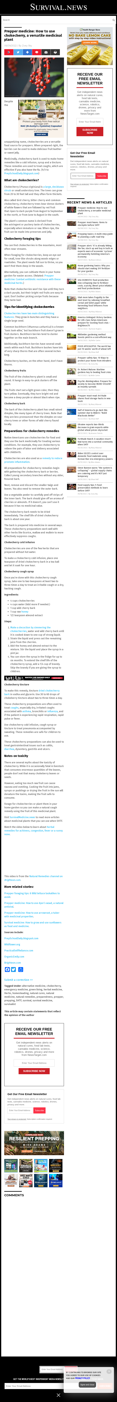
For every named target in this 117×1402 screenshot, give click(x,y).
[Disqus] (34, 1237)
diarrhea (9, 749)
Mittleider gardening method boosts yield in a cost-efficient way (94, 336)
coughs (15, 707)
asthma (26, 711)
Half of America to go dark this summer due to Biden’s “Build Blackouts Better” (92, 413)
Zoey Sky (27, 45)
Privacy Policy (82, 1378)
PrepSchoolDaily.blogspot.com (21, 173)
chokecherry (54, 985)
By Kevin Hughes (95, 329)
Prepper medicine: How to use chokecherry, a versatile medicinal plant (94, 211)
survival (27, 1000)
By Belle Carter (94, 340)
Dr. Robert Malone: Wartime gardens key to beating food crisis (94, 371)
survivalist (10, 1004)
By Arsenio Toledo (96, 433)
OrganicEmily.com (14, 956)
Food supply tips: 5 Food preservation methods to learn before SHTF (93, 488)
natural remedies (25, 996)
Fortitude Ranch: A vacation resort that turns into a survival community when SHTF (95, 442)
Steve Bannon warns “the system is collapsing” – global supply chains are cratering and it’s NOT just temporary (95, 472)
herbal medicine (53, 989)
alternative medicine (33, 985)
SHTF (18, 1000)
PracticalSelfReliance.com (18, 950)
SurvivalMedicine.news (22, 817)
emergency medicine (16, 989)
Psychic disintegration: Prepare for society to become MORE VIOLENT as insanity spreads (95, 384)
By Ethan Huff (94, 352)
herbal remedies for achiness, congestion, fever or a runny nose (33, 831)
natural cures (37, 993)
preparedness (44, 996)
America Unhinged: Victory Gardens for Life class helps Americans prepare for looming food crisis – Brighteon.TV (95, 321)
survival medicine (42, 1000)
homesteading (20, 993)
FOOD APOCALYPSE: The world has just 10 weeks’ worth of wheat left (94, 347)
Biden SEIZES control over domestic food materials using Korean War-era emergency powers (95, 456)
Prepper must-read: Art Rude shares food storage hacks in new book (94, 398)
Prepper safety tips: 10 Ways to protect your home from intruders (94, 359)
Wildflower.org (12, 944)
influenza (52, 711)
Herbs (7, 993)
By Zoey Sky (93, 217)
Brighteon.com (12, 962)
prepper (58, 996)
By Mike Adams (95, 292)
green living (35, 989)
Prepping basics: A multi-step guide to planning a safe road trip (95, 235)
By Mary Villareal (95, 312)
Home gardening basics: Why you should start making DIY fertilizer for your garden (94, 268)
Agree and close (87, 1384)
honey (24, 611)
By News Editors (95, 260)
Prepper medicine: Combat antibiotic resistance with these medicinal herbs (32, 279)
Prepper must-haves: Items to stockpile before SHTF (92, 223)
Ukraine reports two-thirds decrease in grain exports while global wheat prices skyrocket (93, 427)
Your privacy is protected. (16, 1119)
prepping (9, 1000)
